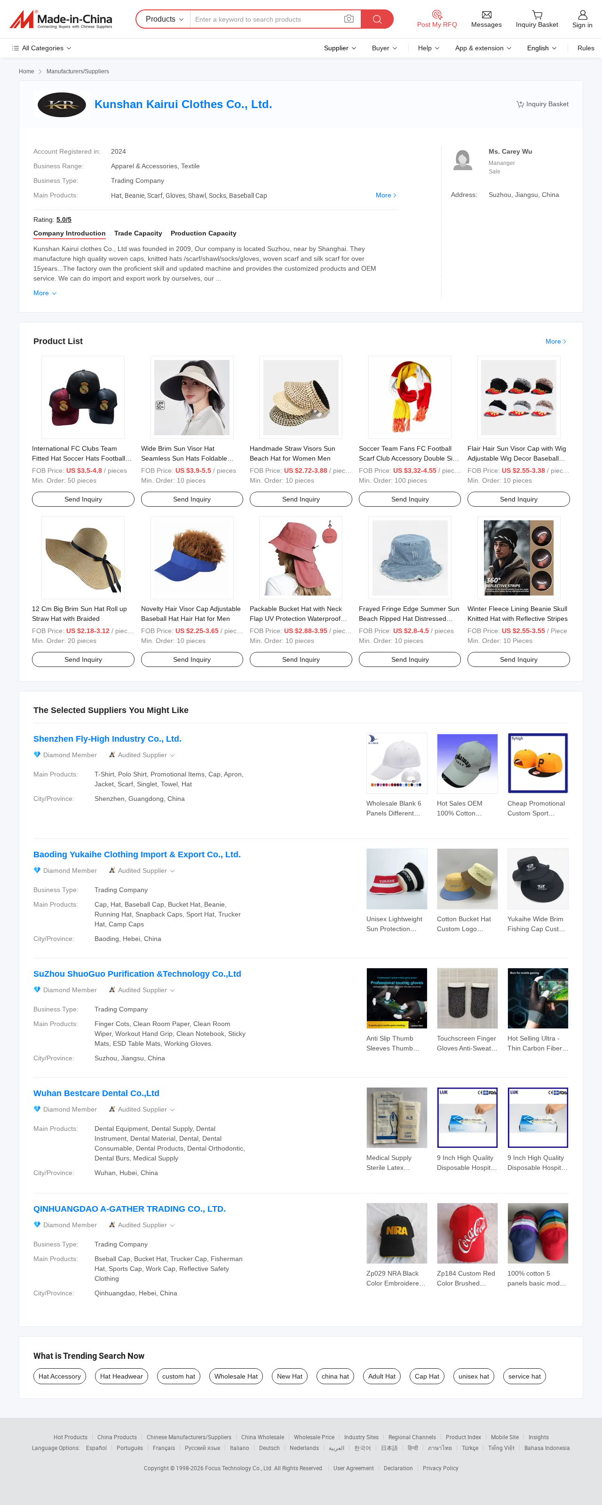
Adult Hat (382, 1376)
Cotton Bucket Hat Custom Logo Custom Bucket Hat (465, 928)
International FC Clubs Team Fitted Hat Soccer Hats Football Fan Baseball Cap (78, 458)
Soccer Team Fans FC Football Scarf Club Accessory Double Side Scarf (409, 458)
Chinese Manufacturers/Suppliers (189, 1437)
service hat (524, 1376)
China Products (117, 1437)
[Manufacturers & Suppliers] (60, 19)
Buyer (380, 48)
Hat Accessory (60, 1376)
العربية (336, 1447)
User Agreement (353, 1468)
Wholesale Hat (236, 1376)
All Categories (42, 48)
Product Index (463, 1437)
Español (96, 1447)
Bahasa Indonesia (547, 1447)
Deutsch (269, 1447)
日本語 (389, 1447)
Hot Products (70, 1437)
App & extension (479, 48)
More (383, 195)
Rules (586, 48)
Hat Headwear (121, 1376)
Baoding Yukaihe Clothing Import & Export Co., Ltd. (137, 854)
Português (130, 1447)
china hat (335, 1376)
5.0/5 (63, 219)
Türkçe (470, 1447)
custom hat (178, 1376)
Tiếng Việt (501, 1447)
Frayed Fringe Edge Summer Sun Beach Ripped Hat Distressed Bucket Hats (409, 618)
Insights (539, 1437)
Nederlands (304, 1447)
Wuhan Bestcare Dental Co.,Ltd (96, 1093)
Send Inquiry (83, 499)
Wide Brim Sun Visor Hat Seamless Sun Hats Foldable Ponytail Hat (184, 458)
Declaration (398, 1468)
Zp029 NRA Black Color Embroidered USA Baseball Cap (394, 1283)
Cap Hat (427, 1376)
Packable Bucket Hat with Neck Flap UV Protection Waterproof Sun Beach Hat (296, 618)
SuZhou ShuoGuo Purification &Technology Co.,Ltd (137, 974)
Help (425, 48)
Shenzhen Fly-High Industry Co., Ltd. (107, 739)
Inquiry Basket (542, 104)
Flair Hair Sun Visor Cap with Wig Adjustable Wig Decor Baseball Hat (516, 458)
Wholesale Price (314, 1437)
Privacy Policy (441, 1468)
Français (164, 1447)
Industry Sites (361, 1437)
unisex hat (474, 1376)
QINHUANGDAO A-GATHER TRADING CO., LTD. (129, 1209)
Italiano (239, 1447)
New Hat (289, 1376)
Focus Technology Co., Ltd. (239, 1468)
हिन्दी (413, 1447)
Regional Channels (412, 1437)
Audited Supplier (147, 755)
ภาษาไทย (440, 1447)
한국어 (362, 1447)
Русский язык (202, 1447)
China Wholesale (262, 1437)
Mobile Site (505, 1437)
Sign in (582, 25)
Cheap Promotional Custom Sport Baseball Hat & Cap (536, 813)
